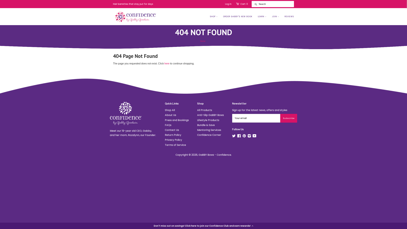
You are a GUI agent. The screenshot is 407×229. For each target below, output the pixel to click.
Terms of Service (175, 145)
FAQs (168, 125)
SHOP (213, 16)
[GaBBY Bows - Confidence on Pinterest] (244, 136)
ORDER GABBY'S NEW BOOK (237, 16)
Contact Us (172, 130)
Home (202, 41)
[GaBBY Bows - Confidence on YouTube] (254, 136)
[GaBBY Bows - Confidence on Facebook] (239, 136)
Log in (228, 4)
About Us (170, 115)
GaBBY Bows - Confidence (215, 155)
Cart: (244, 4)
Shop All (170, 110)
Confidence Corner (209, 135)
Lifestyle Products (208, 120)
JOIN (275, 16)
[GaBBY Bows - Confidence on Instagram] (249, 136)
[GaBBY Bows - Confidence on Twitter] (234, 136)
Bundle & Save (206, 125)
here (166, 63)
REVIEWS (289, 16)
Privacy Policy (173, 140)
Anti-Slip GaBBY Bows (210, 115)
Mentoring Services (209, 130)
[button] (203, 226)
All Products (204, 110)
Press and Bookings (177, 120)
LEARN (261, 16)
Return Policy (173, 135)
